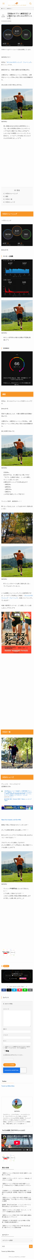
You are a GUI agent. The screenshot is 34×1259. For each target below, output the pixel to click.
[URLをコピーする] (30, 990)
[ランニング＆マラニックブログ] (17, 3)
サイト (4, 1041)
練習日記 (6, 966)
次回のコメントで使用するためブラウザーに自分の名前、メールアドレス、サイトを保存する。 (17, 1047)
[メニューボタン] (3, 3)
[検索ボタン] (30, 3)
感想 (6, 196)
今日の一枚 (8, 199)
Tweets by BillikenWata (7, 1086)
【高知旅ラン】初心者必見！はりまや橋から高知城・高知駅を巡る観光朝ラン (16, 1221)
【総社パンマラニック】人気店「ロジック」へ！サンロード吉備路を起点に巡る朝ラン (16, 1210)
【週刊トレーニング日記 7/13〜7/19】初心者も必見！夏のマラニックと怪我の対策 (16, 1226)
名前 (5, 1029)
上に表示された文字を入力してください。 (13, 1055)
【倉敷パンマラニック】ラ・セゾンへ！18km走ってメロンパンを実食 (17, 1179)
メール (5, 1035)
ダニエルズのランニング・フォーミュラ (19, 62)
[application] (17, 1142)
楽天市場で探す (8, 799)
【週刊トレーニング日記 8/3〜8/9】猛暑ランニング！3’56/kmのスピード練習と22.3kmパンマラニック (16, 1185)
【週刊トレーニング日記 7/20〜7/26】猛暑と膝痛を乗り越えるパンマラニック (17, 1216)
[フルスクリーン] (30, 1150)
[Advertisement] (17, 164)
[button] (3, 990)
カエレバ (11, 796)
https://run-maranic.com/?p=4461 (11, 819)
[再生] (4, 1150)
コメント (6, 1009)
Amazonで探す (17, 799)
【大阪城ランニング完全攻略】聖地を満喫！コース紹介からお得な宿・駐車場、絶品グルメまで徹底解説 (16, 1192)
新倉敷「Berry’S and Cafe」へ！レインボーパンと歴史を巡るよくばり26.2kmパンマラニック (16, 1205)
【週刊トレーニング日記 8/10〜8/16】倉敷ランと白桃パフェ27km (17, 1173)
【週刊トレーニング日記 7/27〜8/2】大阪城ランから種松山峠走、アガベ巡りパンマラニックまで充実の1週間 (16, 1199)
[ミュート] (27, 1150)
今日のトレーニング (11, 193)
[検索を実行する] (31, 1246)
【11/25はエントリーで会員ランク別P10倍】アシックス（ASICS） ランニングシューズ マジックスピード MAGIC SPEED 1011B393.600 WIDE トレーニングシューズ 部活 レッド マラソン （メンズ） (18, 793)
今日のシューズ (10, 202)
